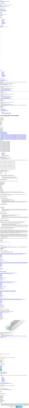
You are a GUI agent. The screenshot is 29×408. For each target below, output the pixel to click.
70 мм (2, 31)
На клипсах (3, 51)
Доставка (3, 20)
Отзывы (3, 21)
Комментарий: (2, 245)
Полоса (3, 46)
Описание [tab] (3, 152)
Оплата (3, 72)
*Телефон (1, 87)
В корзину (2, 129)
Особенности (2, 48)
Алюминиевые (3, 58)
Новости (3, 74)
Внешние (3, 59)
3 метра (3, 33)
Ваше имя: (1, 242)
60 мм (2, 30)
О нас (2, 376)
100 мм (2, 32)
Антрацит (3, 41)
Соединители (3, 62)
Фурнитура (2, 60)
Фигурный (3, 47)
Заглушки (3, 63)
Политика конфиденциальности (4, 382)
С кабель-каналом (4, 53)
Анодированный (4, 50)
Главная (3, 112)
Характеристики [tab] (4, 153)
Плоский (3, 45)
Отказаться (12, 406)
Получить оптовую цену (3, 133)
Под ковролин (3, 55)
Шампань (3, 40)
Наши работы (3, 22)
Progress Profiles (4, 68)
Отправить (2, 106)
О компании (3, 19)
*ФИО (1, 333)
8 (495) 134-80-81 (2, 3)
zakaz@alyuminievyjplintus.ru (4, 110)
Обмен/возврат (4, 23)
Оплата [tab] (3, 154)
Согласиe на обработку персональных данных (6, 383)
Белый (2, 35)
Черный (3, 37)
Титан (2, 39)
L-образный (3, 44)
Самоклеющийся (4, 52)
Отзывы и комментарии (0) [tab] (5, 155)
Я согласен (19, 406)
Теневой (3, 65)
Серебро (3, 38)
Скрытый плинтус (3, 64)
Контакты (3, 76)
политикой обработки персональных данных (6, 90)
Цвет (1, 34)
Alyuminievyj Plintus (4, 67)
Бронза (3, 36)
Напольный (3, 49)
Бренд (1, 66)
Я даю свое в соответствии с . (6, 98)
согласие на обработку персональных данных (5, 89)
